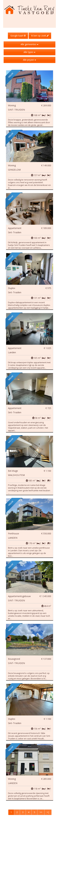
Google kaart (17, 35)
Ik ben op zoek (39, 35)
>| (48, 812)
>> (41, 812)
